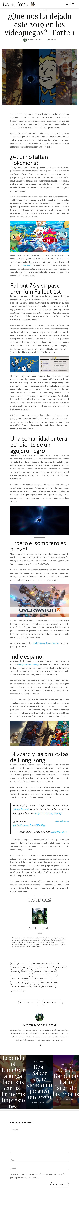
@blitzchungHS (21, 809)
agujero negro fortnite (42, 963)
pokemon (53, 974)
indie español (61, 967)
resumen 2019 (33, 982)
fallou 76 (33, 967)
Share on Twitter (52, 1002)
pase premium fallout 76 (20, 974)
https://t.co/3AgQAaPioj (48, 813)
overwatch (15, 971)
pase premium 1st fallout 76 (45, 971)
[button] (24, 364)
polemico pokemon (18, 982)
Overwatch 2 (27, 971)
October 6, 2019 (58, 831)
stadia (36, 986)
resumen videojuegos (49, 982)
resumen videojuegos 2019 (21, 986)
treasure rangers (48, 986)
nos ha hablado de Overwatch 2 (46, 643)
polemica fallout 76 (43, 978)
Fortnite (43, 967)
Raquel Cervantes (67, 1100)
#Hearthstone (62, 821)
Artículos (51, 40)
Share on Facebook (29, 1002)
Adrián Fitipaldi (36, 40)
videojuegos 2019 (17, 990)
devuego (24, 967)
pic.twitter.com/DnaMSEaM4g (29, 825)
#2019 (13, 963)
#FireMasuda (25, 265)
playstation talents (40, 974)
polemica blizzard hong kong (22, 978)
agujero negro (24, 963)
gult (51, 967)
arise (56, 963)
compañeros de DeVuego (29, 664)
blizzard (14, 967)
